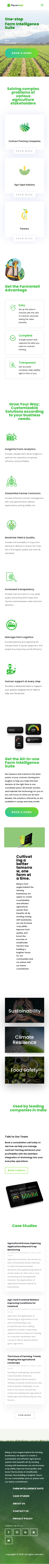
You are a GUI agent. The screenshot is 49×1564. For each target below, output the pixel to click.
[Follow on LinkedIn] (25, 1532)
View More (24, 1415)
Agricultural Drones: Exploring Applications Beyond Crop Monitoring (24, 1246)
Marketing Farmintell (20, 1253)
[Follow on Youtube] (8, 1540)
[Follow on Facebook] (8, 1532)
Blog (10, 1255)
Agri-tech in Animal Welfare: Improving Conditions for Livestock (23, 1303)
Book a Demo (16, 1170)
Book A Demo (22, 53)
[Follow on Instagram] (17, 1532)
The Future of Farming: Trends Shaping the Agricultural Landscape (24, 1359)
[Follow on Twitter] (33, 1532)
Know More (24, 151)
